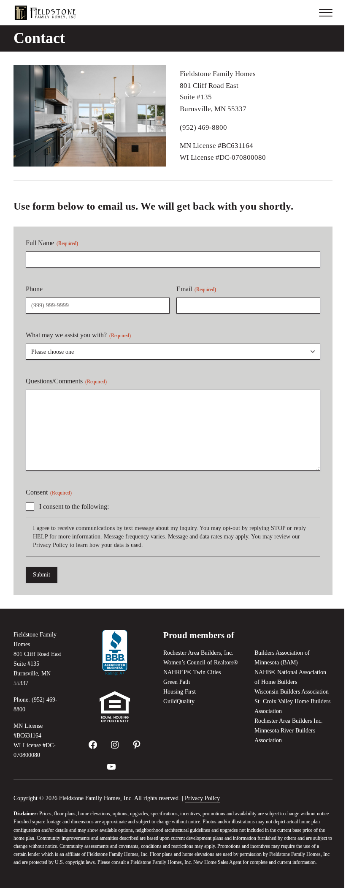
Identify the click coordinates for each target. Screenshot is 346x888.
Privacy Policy (50, 545)
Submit (41, 574)
